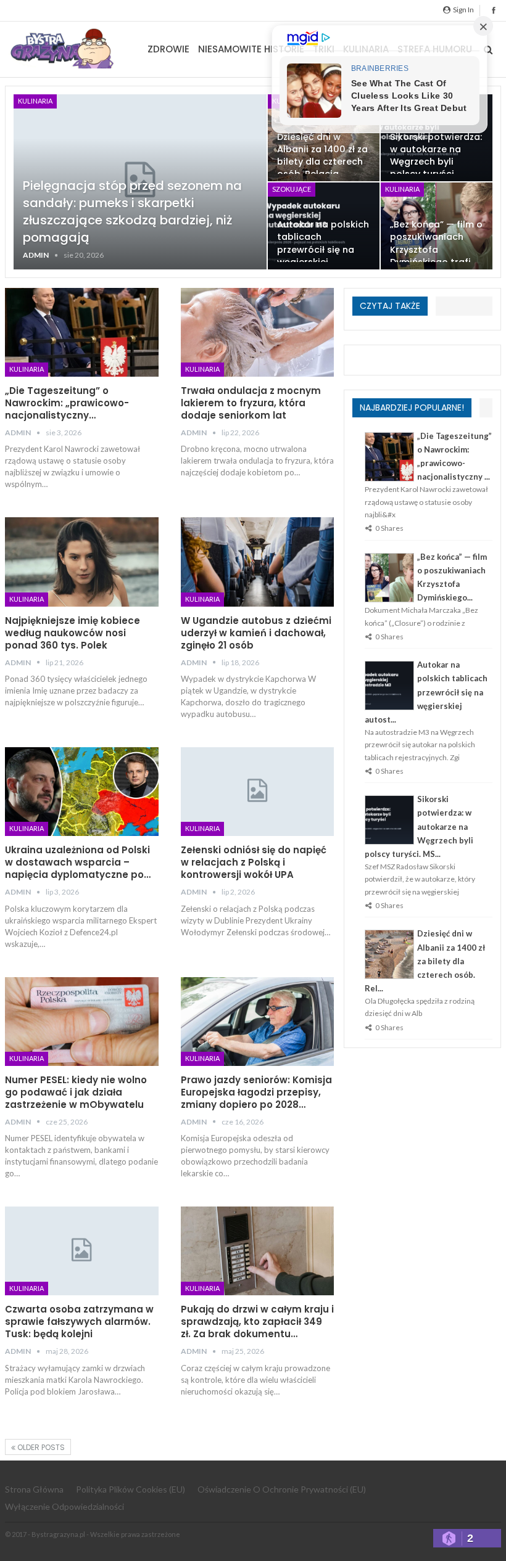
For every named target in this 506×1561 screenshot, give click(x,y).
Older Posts (40, 1447)
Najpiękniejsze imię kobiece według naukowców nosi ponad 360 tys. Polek (72, 633)
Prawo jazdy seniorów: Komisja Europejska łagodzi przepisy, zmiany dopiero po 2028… (256, 1092)
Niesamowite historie (251, 49)
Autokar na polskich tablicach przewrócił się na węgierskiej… (323, 243)
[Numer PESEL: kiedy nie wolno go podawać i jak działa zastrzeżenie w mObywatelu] (82, 1021)
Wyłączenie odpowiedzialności (64, 1506)
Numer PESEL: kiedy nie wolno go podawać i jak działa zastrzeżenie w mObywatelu (76, 1092)
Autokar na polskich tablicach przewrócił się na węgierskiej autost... (426, 692)
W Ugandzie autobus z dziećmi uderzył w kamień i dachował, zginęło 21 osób (256, 633)
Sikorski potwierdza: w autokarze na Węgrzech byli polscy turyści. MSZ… (436, 162)
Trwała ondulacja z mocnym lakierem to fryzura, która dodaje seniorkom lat (251, 403)
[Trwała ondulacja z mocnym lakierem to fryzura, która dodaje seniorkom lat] (257, 332)
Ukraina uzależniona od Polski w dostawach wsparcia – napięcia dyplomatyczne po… (78, 862)
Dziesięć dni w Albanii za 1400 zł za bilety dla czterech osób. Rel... (425, 960)
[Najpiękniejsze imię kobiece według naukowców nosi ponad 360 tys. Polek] (82, 561)
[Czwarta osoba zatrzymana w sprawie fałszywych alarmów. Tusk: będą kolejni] (82, 1251)
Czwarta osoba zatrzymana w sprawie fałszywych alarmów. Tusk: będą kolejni (79, 1321)
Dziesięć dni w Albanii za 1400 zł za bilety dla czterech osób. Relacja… (322, 155)
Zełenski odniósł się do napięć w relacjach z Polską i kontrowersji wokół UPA (253, 862)
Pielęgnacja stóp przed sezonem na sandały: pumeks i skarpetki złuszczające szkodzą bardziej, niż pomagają (132, 211)
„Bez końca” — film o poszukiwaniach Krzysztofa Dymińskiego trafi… (436, 243)
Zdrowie (168, 49)
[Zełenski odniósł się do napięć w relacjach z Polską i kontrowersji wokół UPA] (257, 791)
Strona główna (34, 1489)
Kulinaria (35, 101)
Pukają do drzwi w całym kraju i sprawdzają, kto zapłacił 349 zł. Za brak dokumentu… (257, 1321)
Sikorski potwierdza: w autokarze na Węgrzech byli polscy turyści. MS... (419, 826)
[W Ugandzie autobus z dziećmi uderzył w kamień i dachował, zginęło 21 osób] (257, 561)
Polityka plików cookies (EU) (130, 1489)
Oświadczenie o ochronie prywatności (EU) (281, 1489)
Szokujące (291, 189)
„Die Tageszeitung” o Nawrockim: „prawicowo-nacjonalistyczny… (67, 403)
